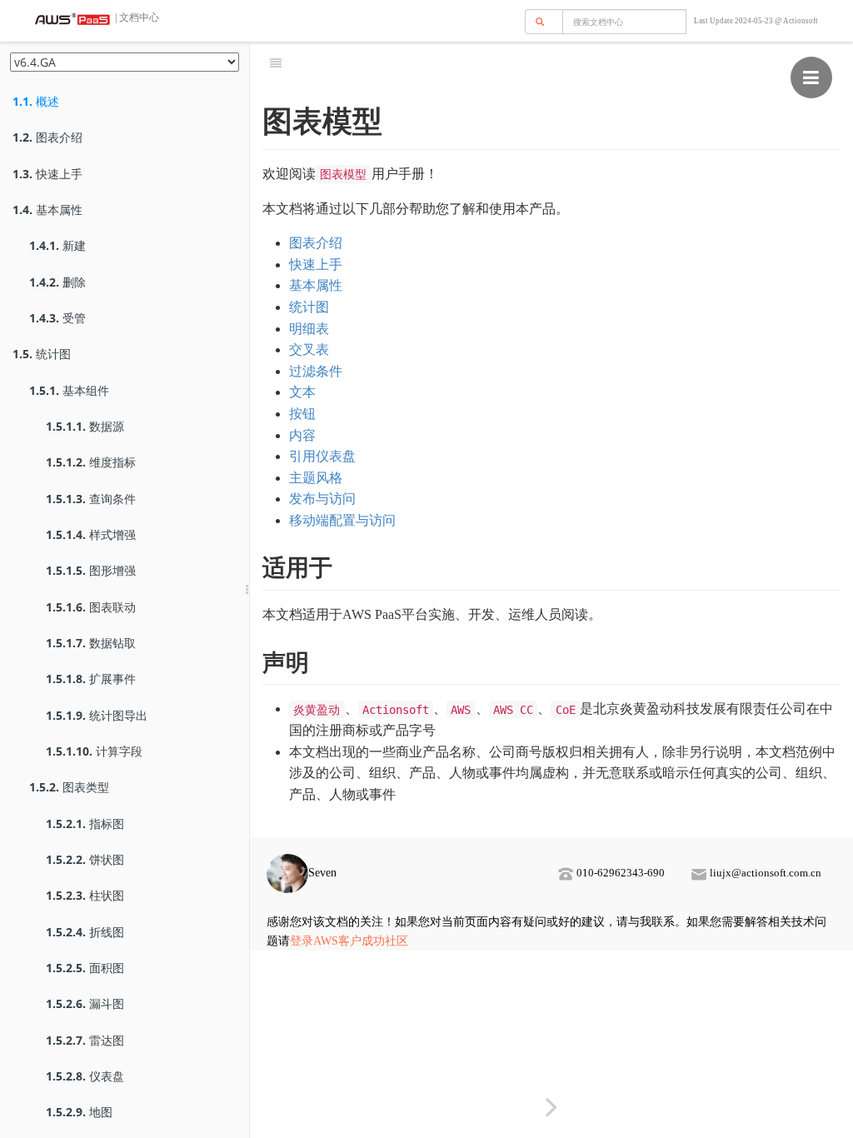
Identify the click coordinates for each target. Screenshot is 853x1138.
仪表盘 (85, 1076)
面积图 (85, 968)
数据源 (85, 426)
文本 (302, 392)
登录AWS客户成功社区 (349, 941)
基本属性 (47, 209)
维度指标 (91, 462)
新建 (57, 245)
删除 (57, 282)
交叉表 (309, 349)
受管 (57, 318)
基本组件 (69, 390)
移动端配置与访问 (342, 520)
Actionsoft (800, 21)
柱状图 (85, 895)
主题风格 (315, 478)
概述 (35, 101)
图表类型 (69, 787)
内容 (302, 435)
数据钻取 (91, 643)
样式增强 (91, 534)
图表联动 (91, 607)
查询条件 (91, 499)
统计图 (41, 354)
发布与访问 (322, 499)
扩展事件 (91, 678)
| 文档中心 (135, 17)
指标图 (85, 823)
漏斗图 (85, 1003)
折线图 (85, 932)
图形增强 (91, 570)
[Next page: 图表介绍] (551, 1108)
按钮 (302, 414)
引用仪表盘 (322, 456)
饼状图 (85, 859)
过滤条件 (315, 371)
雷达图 (85, 1040)
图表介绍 (47, 137)
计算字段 (94, 751)
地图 (79, 1112)
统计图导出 (96, 715)
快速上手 (47, 174)
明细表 (309, 329)
